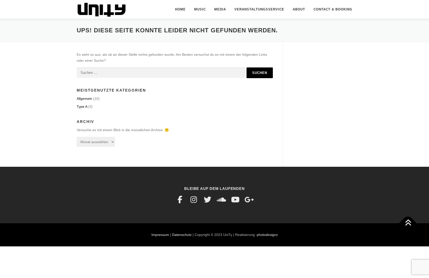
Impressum (160, 235)
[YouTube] (235, 199)
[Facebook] (179, 199)
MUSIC (200, 9)
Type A (82, 107)
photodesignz (267, 235)
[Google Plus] (249, 199)
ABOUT (299, 9)
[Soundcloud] (221, 199)
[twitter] (207, 199)
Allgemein (84, 99)
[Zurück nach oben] (408, 223)
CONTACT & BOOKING (333, 9)
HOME (180, 9)
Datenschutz (182, 235)
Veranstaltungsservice (259, 9)
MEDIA (220, 9)
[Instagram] (193, 199)
